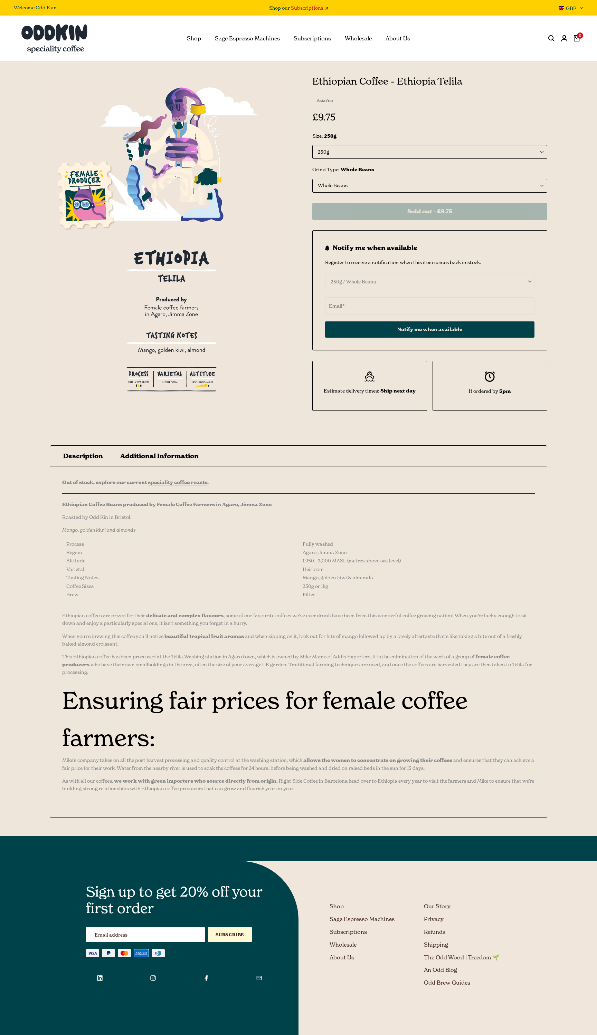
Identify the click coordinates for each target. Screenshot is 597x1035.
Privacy (434, 919)
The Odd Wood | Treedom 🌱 (461, 957)
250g (323, 152)
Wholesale (343, 944)
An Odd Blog (440, 969)
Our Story (437, 906)
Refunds (434, 931)
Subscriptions (307, 8)
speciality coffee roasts (177, 482)
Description (83, 456)
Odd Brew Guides (447, 982)
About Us (342, 957)
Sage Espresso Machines (362, 919)
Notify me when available (429, 329)
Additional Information (159, 456)
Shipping (436, 944)
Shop (337, 906)
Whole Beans (333, 185)
